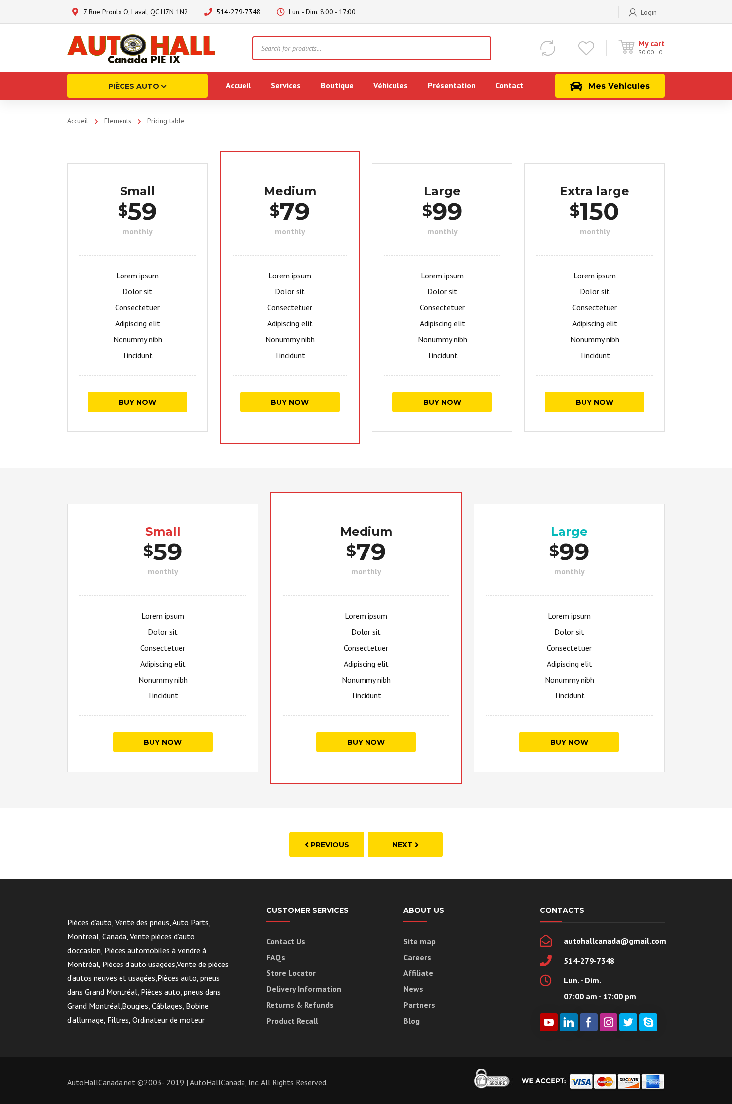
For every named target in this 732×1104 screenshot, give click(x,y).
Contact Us (285, 941)
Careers (417, 957)
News (413, 989)
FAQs (275, 957)
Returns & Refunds (300, 1005)
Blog (411, 1021)
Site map (419, 941)
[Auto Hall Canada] (142, 47)
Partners (419, 1005)
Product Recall (292, 1021)
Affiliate (418, 973)
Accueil (77, 120)
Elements (117, 120)
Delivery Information (303, 989)
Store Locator (291, 973)
